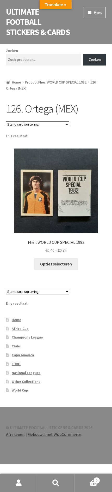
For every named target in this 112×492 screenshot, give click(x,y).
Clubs (16, 346)
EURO (16, 363)
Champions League (27, 337)
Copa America (23, 355)
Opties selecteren (56, 263)
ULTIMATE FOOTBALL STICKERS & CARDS (38, 22)
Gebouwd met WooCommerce (54, 434)
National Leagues (26, 372)
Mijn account (18, 483)
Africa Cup (20, 328)
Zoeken (12, 50)
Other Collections (26, 381)
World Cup (20, 390)
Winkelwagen (86, 478)
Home (16, 82)
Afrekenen (15, 434)
